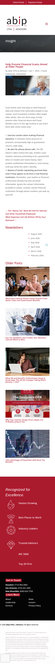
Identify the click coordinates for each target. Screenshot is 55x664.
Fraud (44, 70)
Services (9, 605)
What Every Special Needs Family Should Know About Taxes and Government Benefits (26, 299)
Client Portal (18, 2)
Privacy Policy (35, 605)
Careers (32, 602)
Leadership (10, 602)
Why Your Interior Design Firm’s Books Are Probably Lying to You (24, 421)
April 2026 (35, 247)
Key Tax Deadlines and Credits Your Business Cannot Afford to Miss (25, 338)
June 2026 (35, 238)
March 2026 (36, 251)
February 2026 (37, 255)
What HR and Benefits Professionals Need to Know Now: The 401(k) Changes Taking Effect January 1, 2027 (25, 380)
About (8, 599)
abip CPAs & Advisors (17, 70)
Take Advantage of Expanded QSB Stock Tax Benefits (25, 461)
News (31, 599)
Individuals (10, 74)
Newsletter (21, 74)
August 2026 (36, 234)
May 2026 (35, 242)
